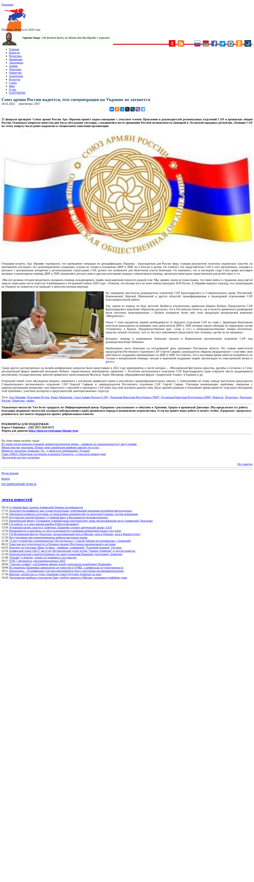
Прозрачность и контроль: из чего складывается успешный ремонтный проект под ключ (65, 530)
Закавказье (15, 59)
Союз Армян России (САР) (91, 397)
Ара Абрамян (17, 397)
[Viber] (138, 109)
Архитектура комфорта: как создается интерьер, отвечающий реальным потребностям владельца (70, 510)
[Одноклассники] (117, 109)
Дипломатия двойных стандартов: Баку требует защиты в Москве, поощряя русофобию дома (68, 577)
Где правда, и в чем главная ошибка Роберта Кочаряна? (44, 524)
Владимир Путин (38, 397)
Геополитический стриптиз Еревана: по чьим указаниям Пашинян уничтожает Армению (65, 554)
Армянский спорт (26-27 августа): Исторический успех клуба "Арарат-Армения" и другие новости (72, 550)
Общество (15, 72)
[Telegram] (143, 109)
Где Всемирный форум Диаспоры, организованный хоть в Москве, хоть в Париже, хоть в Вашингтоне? (74, 534)
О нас (12, 89)
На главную (245, 464)
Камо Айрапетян (61, 397)
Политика (15, 56)
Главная (14, 49)
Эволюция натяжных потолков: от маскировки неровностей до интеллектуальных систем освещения (73, 514)
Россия (5, 400)
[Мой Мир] (122, 109)
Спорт (13, 82)
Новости (14, 52)
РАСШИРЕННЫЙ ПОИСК (18, 484)
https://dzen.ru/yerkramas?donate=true (53, 430)
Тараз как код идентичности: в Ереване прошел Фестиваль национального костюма (62, 544)
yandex (30, 400)
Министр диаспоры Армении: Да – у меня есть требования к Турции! (45, 450)
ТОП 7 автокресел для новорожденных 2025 (37, 560)
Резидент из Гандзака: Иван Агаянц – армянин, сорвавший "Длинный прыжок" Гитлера (65, 547)
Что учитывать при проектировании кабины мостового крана (48, 537)
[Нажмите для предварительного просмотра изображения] (127, 257)
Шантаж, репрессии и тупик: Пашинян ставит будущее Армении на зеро (55, 574)
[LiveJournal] (132, 109)
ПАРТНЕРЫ (17, 92)
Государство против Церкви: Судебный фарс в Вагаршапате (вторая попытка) (58, 517)
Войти (5, 479)
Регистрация (9, 473)
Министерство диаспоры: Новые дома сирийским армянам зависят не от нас (50, 447)
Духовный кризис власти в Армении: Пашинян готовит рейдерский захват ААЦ (60, 527)
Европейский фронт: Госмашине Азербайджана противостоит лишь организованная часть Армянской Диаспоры (81, 520)
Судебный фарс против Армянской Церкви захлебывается (46, 507)
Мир (12, 86)
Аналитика (16, 76)
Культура (14, 79)
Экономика (16, 62)
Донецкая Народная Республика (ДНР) (134, 397)
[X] (127, 109)
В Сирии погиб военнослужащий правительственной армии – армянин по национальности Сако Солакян (69, 444)
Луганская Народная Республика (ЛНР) (186, 397)
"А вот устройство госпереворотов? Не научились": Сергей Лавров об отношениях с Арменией (70, 540)
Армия (13, 66)
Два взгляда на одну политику (20, 457)
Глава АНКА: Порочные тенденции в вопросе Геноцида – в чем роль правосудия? (53, 454)
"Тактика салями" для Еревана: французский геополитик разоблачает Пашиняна (60, 564)
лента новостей (16, 499)
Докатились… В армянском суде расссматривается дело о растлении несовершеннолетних (66, 570)
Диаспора (15, 69)
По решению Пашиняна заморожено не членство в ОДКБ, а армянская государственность (66, 567)
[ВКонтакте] (112, 109)
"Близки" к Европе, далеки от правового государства (42, 557)
